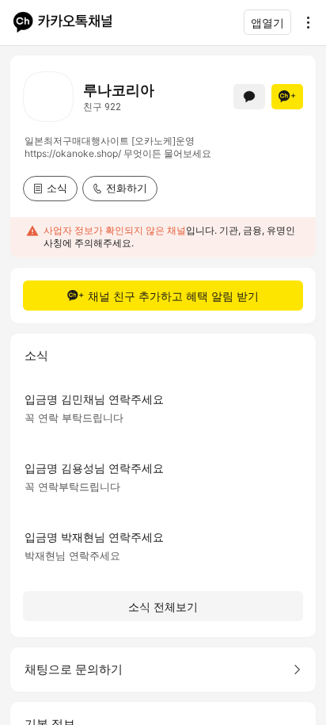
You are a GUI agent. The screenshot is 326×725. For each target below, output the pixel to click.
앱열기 (267, 22)
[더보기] (303, 22)
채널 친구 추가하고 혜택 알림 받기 (173, 296)
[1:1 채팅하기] (249, 96)
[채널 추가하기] (287, 96)
